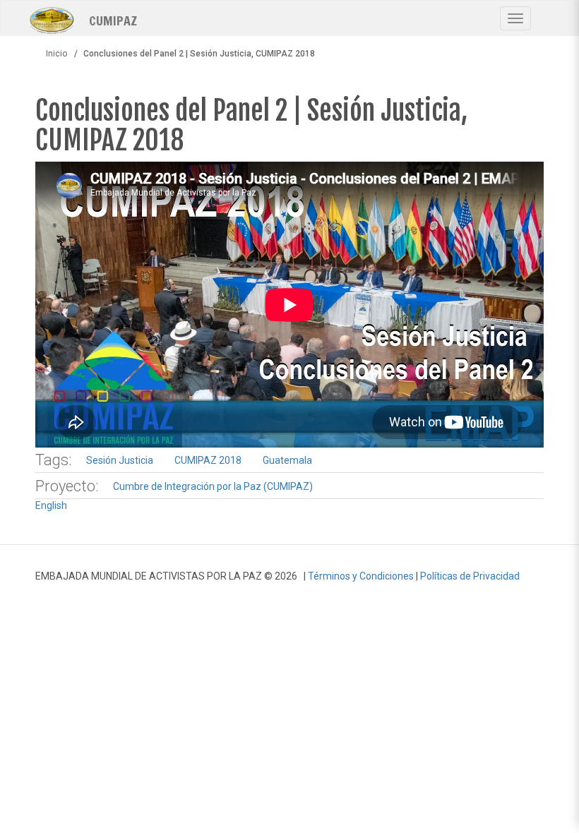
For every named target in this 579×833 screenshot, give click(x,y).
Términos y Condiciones (361, 576)
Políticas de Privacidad (470, 576)
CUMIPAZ (113, 19)
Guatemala (287, 460)
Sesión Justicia (119, 460)
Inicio (56, 54)
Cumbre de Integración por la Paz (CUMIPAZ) (213, 486)
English (51, 505)
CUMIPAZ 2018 (207, 460)
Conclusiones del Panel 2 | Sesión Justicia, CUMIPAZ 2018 (251, 125)
